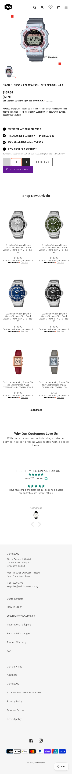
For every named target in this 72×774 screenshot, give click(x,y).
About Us (12, 674)
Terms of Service (16, 710)
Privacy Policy (14, 701)
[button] (33, 524)
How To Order (14, 606)
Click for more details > (13, 115)
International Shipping (19, 624)
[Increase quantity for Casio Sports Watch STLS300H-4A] (26, 162)
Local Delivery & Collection (21, 615)
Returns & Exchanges (18, 633)
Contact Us (13, 683)
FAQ (9, 651)
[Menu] (66, 7)
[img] (36, 474)
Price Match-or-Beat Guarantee (24, 692)
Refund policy (14, 719)
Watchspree (39, 763)
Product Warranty (17, 642)
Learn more (49, 101)
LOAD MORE (36, 410)
